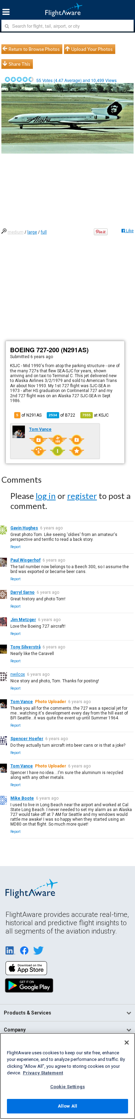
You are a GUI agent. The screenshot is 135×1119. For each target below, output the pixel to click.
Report (15, 547)
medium (16, 232)
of (62, 415)
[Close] (126, 1042)
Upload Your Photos (91, 49)
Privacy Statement (43, 1072)
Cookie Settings (67, 1086)
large (32, 232)
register (82, 496)
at (95, 415)
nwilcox (17, 674)
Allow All (67, 1106)
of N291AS (29, 415)
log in (46, 496)
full (44, 232)
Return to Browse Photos (34, 49)
